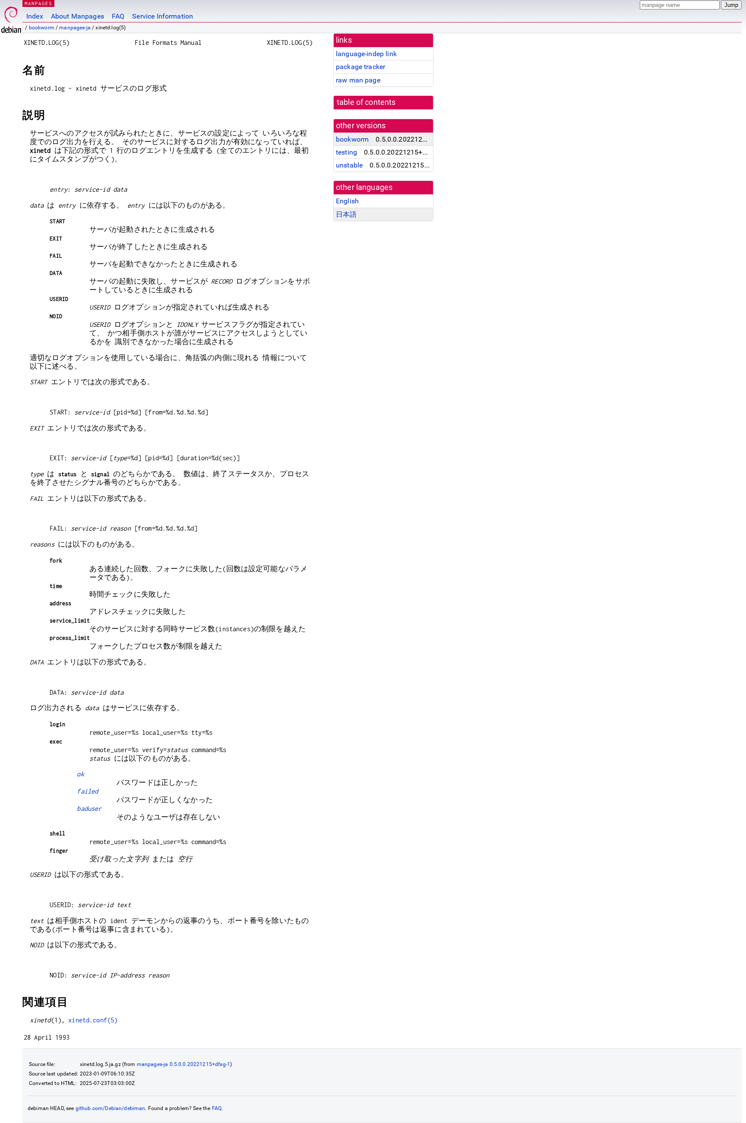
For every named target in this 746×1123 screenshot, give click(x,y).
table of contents (366, 102)
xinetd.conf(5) (92, 1020)
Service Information (162, 16)
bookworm (41, 28)
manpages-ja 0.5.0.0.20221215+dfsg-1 (183, 1064)
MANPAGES (38, 3)
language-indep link (366, 54)
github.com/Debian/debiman (110, 1108)
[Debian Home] (11, 17)
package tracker (360, 67)
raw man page (358, 80)
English (347, 201)
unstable (349, 165)
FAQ (118, 16)
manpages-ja (75, 28)
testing (346, 152)
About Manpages (77, 16)
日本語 (346, 214)
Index (34, 16)
